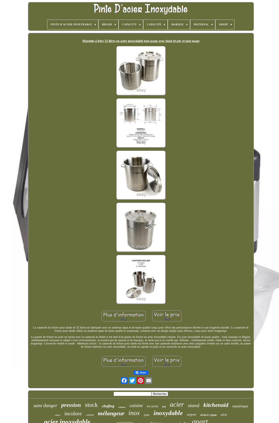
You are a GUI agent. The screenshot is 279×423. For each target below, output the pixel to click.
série (224, 414)
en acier (152, 406)
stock (91, 404)
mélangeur (111, 413)
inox (134, 412)
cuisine (136, 405)
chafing (108, 406)
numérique (240, 406)
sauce (57, 415)
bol (164, 406)
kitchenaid (215, 405)
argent (191, 414)
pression (71, 405)
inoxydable (168, 412)
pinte (147, 414)
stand (193, 405)
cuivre (90, 414)
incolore (73, 413)
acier (177, 404)
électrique (208, 415)
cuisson (121, 407)
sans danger (45, 405)
